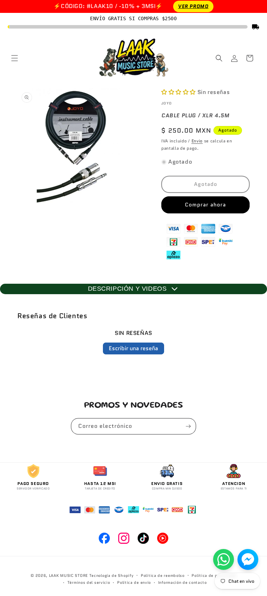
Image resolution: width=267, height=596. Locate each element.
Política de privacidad (214, 575)
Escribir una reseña (133, 348)
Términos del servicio (88, 582)
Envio (197, 141)
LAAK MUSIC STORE (68, 575)
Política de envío (134, 582)
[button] (14, 58)
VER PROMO (193, 6)
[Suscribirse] (188, 426)
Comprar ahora (205, 205)
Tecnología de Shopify (111, 575)
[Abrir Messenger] (247, 559)
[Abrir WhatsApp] (223, 559)
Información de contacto (182, 582)
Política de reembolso (163, 575)
